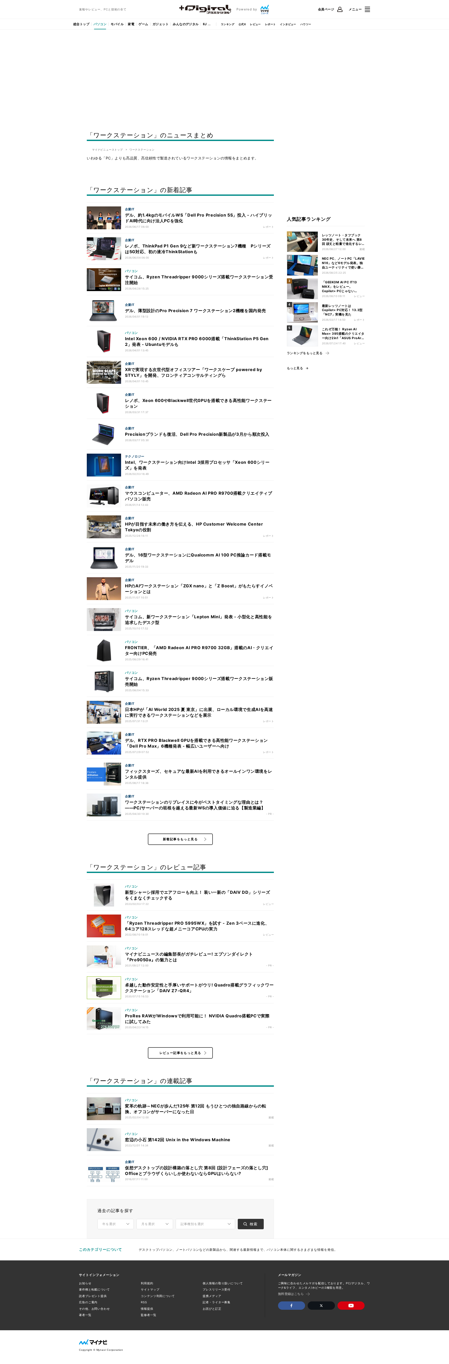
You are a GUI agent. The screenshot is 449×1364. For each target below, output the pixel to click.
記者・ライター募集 (216, 1302)
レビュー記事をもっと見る (180, 1053)
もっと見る (295, 368)
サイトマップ (150, 1289)
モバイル (117, 24)
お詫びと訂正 (212, 1309)
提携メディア (212, 1296)
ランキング (227, 24)
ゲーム (143, 24)
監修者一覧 (148, 1315)
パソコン (100, 24)
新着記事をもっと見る (180, 839)
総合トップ (81, 24)
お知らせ (85, 1283)
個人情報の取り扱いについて (223, 1283)
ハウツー (305, 24)
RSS (144, 1302)
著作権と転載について (94, 1289)
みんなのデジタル (186, 24)
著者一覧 (85, 1315)
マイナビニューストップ (107, 149)
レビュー (255, 24)
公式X (242, 24)
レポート (270, 24)
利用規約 (147, 1283)
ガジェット (161, 24)
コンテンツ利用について (158, 1296)
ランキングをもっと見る (304, 353)
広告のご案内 (88, 1302)
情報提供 (147, 1309)
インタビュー (288, 24)
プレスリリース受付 (216, 1289)
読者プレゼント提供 (93, 1296)
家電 (131, 24)
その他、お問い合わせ (94, 1309)
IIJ (205, 24)
